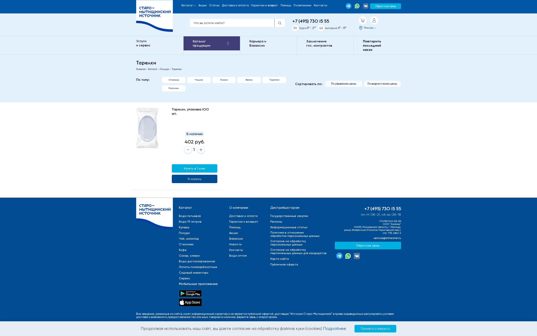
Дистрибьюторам (284, 208)
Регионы (276, 221)
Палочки (173, 88)
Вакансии (236, 238)
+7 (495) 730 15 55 (310, 21)
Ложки (224, 79)
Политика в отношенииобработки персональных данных (294, 234)
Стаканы (173, 79)
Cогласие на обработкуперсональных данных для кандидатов (298, 251)
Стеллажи (186, 244)
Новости (235, 244)
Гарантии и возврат (264, 5)
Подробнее (334, 328)
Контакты (320, 5)
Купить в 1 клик (194, 168)
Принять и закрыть (375, 329)
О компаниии (302, 5)
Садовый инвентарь (194, 272)
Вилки (249, 79)
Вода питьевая (190, 216)
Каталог (187, 5)
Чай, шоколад (189, 238)
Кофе (182, 250)
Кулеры (184, 227)
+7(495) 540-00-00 (390, 221)
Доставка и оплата (235, 5)
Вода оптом (238, 255)
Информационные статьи (288, 227)
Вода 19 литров (190, 221)
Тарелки (274, 79)
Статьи (214, 5)
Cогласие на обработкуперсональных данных (288, 242)
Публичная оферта (284, 264)
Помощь (286, 5)
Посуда (184, 233)
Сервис (184, 278)
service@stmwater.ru (387, 238)
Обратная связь (385, 6)
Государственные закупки (289, 216)
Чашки (199, 79)
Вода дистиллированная (197, 261)
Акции (202, 5)
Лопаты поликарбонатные (198, 267)
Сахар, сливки (189, 255)
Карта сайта (279, 258)
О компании (238, 208)
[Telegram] (348, 6)
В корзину (194, 179)
